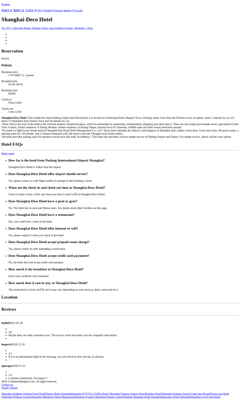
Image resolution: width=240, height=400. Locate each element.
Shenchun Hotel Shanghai (175, 396)
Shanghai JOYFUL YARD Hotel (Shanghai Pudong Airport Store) (108, 393)
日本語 (29, 10)
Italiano (67, 10)
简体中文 (7, 10)
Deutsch (48, 10)
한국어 (38, 10)
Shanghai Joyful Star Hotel (205, 396)
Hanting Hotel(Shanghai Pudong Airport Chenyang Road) (177, 393)
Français (58, 10)
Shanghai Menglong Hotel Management (53, 396)
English (5, 4)
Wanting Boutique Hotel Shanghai (142, 396)
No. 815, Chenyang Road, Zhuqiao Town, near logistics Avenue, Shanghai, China (47, 28)
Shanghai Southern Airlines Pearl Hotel (23, 393)
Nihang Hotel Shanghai (58, 393)
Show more (7, 153)
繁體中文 (19, 10)
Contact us (7, 384)
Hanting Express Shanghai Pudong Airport (99, 396)
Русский (77, 10)
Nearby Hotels (9, 387)
